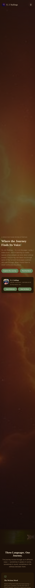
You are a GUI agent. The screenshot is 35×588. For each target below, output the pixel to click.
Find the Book (26, 271)
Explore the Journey (9, 271)
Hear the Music (25, 289)
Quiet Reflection (10, 289)
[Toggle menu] (31, 5)
